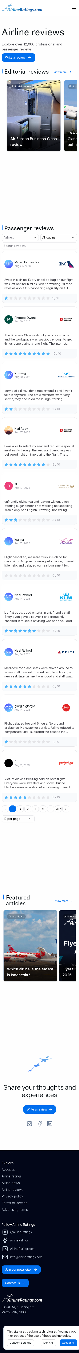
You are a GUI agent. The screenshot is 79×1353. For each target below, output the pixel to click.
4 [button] (35, 808)
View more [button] (60, 72)
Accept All (68, 1342)
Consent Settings (20, 1342)
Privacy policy (12, 1196)
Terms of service (14, 1203)
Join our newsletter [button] (18, 1269)
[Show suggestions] (35, 237)
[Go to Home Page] (22, 9)
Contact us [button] (12, 1283)
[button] (50, 808)
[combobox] (14, 237)
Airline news (11, 1183)
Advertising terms (15, 1209)
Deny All (48, 1342)
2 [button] (20, 808)
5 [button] (43, 808)
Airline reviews (12, 1189)
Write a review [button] (15, 57)
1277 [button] (58, 808)
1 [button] (12, 808)
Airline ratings (12, 1176)
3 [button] (28, 808)
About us (8, 1169)
